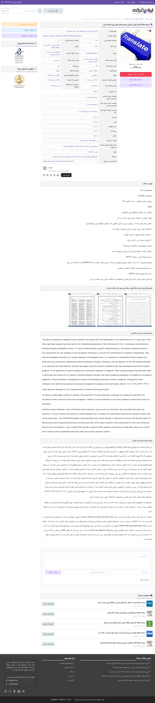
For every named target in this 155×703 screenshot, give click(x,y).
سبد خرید (52, 11)
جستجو (4, 11)
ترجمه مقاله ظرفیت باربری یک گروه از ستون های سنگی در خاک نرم (121, 633)
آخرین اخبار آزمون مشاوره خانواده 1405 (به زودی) (133, 680)
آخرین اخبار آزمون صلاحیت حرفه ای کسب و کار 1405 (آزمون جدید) (128, 663)
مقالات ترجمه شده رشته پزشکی (133, 19)
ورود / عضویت (119, 2)
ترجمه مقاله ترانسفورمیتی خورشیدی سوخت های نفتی (126, 612)
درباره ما (70, 676)
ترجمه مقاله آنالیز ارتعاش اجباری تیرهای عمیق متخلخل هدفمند (122, 643)
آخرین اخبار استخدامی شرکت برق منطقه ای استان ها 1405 (131, 667)
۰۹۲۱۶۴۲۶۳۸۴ (13, 684)
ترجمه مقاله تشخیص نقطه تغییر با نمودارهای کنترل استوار (124, 622)
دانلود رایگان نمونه (135, 79)
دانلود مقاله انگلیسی (135, 85)
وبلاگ (71, 672)
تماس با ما (70, 680)
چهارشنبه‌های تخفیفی (66, 663)
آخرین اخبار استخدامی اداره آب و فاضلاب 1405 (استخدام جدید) (129, 672)
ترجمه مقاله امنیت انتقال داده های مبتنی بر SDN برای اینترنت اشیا (121, 602)
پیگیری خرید (131, 2)
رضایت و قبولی (68, 667)
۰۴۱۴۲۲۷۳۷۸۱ (13, 680)
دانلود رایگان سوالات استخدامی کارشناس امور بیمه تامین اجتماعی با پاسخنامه (125, 676)
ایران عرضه (149, 19)
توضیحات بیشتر (48, 604)
